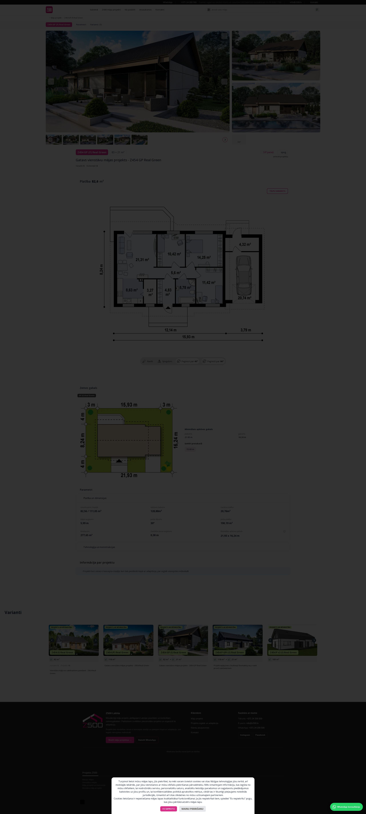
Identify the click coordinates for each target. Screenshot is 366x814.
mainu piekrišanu (192, 808)
